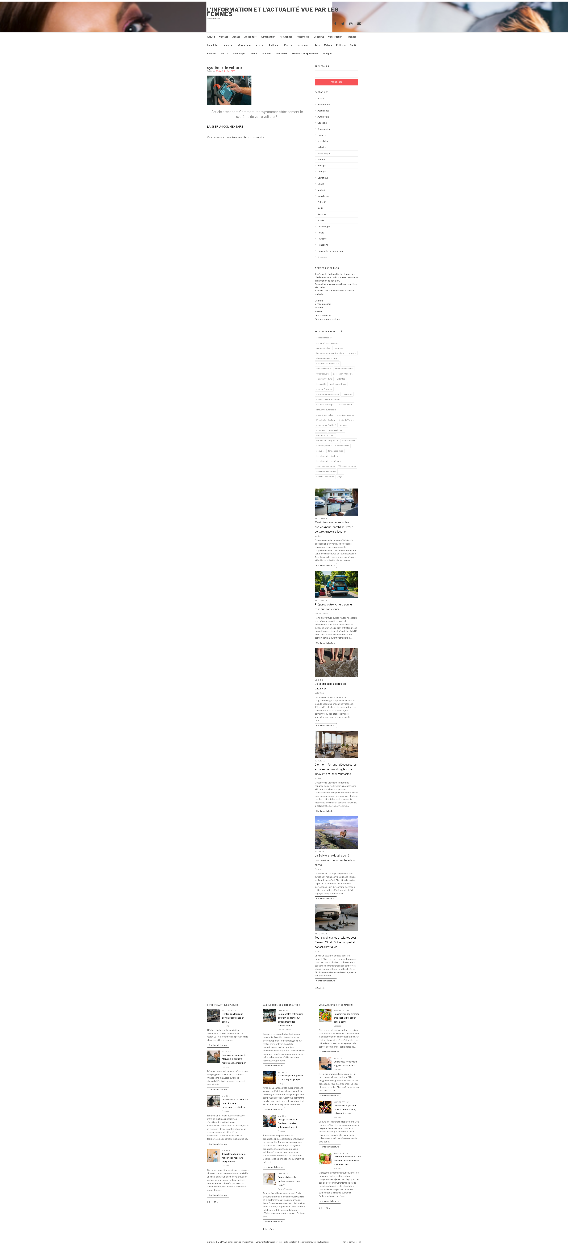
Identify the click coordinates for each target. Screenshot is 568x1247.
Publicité (341, 45)
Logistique (302, 45)
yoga (340, 476)
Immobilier (212, 45)
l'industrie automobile (326, 410)
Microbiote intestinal (325, 420)
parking (343, 425)
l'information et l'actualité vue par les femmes (273, 11)
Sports (224, 53)
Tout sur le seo (323, 1242)
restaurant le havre (325, 435)
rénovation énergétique (327, 440)
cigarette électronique (326, 358)
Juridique (274, 45)
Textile (253, 53)
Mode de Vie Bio (346, 420)
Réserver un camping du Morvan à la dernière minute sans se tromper (234, 1059)
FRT (359, 1242)
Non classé (323, 196)
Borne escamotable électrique (330, 353)
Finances (351, 36)
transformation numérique (328, 461)
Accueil (211, 36)
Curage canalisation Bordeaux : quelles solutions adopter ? (287, 1123)
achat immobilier (323, 338)
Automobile (303, 36)
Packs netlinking (290, 1242)
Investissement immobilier (328, 399)
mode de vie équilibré (326, 425)
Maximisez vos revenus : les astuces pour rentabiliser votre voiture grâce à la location (334, 527)
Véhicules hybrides (347, 466)
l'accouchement (345, 404)
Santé (353, 45)
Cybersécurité (322, 374)
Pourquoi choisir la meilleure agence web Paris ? (289, 1181)
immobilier (347, 394)
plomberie (321, 430)
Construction (335, 36)
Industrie (228, 45)
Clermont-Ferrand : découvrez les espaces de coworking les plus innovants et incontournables (335, 769)
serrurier (320, 451)
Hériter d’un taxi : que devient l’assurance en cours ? (233, 1018)
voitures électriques (325, 466)
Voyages (327, 53)
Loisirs (316, 45)
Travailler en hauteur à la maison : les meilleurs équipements (234, 1158)
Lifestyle (287, 45)
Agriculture (250, 36)
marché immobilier (324, 415)
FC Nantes (340, 379)
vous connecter (227, 137)
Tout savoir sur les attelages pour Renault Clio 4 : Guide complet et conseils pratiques (335, 942)
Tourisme (266, 53)
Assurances (286, 36)
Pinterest (319, 307)
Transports (281, 53)
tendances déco (335, 451)
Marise (219, 71)
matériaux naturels (345, 415)
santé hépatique (324, 445)
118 (322, 988)
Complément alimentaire (327, 363)
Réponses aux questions (327, 319)
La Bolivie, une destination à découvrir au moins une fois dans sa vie (335, 860)
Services (211, 53)
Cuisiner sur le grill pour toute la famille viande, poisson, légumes (345, 1109)
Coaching (319, 36)
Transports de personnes (305, 53)
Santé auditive (348, 440)
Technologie (238, 53)
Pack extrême (248, 1242)
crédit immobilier (323, 368)
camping (352, 353)
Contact (223, 36)
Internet (260, 45)
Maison (328, 45)
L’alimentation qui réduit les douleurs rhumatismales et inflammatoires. (347, 1160)
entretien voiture (324, 379)
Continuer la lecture (325, 565)
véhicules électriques (326, 471)
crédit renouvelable (344, 368)
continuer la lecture (273, 1065)
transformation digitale (327, 456)
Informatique (244, 45)
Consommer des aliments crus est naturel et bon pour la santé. (346, 1018)
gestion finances (324, 389)
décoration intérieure (343, 374)
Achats (236, 36)
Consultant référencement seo (269, 1242)
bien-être (339, 348)
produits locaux (336, 430)
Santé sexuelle (342, 445)
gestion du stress (338, 384)
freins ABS (321, 384)
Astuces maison (323, 348)
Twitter (318, 311)
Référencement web (307, 1242)
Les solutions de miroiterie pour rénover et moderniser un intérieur (235, 1103)
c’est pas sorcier (323, 315)
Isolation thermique (325, 404)
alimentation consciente (327, 343)
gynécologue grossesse (327, 394)
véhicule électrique (325, 476)
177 (214, 1202)
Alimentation (268, 36)
